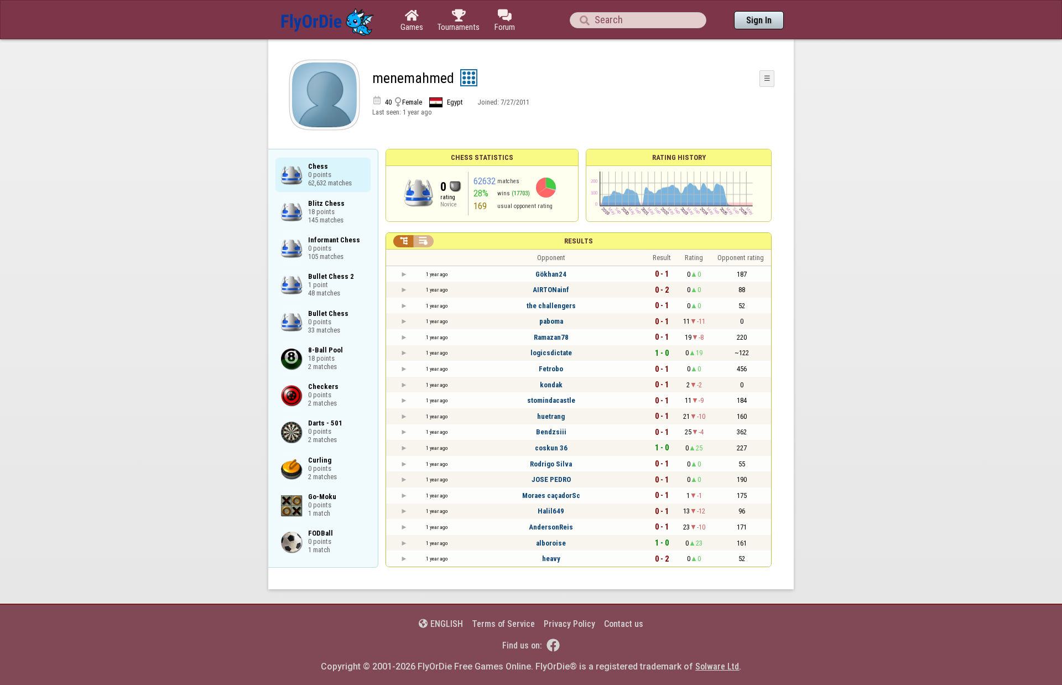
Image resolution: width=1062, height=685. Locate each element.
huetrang (551, 416)
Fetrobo (551, 369)
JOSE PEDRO (551, 479)
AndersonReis (551, 527)
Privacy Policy (569, 624)
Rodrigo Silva (551, 464)
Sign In (759, 20)
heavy (551, 558)
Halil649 (551, 511)
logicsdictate (551, 353)
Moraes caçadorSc (551, 495)
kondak (551, 385)
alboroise (551, 543)
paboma (551, 321)
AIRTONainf (551, 290)
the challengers (551, 306)
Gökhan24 (550, 274)
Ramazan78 (551, 337)
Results (578, 241)
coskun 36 (551, 448)
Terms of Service (503, 624)
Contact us (623, 624)
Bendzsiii (551, 432)
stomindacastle (551, 400)
